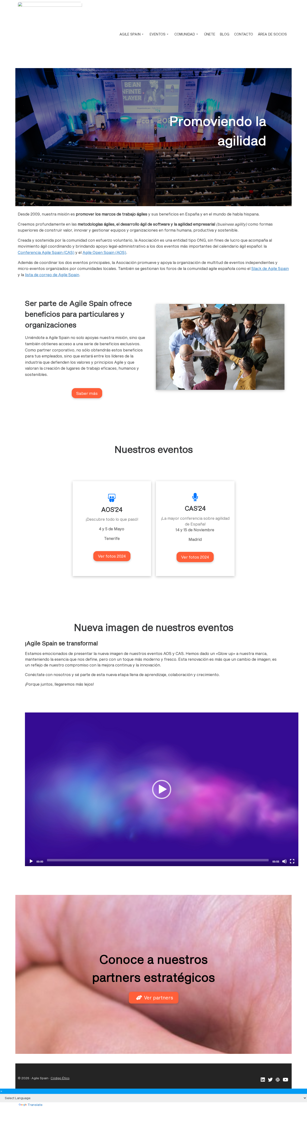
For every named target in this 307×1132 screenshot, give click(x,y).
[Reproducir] (31, 861)
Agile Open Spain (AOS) (104, 252)
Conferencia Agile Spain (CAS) (46, 252)
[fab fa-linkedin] (263, 1080)
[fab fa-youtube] (285, 1080)
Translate (35, 1105)
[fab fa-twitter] (270, 1080)
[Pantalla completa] (292, 861)
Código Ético (60, 1078)
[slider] (158, 860)
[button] (161, 789)
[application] (161, 789)
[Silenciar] (284, 861)
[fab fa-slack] (278, 1080)
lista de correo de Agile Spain (52, 274)
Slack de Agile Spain (270, 268)
